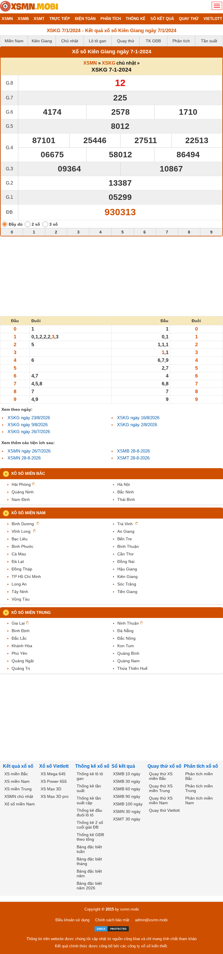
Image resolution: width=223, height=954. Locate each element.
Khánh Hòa (22, 645)
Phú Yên (19, 653)
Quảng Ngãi (23, 661)
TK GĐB (153, 41)
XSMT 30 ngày (126, 819)
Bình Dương (23, 523)
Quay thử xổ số (164, 766)
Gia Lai (18, 623)
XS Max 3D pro (55, 796)
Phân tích (181, 41)
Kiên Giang (42, 41)
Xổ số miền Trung (31, 612)
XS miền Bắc (16, 773)
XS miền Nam (17, 781)
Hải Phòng (21, 484)
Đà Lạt (18, 561)
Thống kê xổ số (92, 766)
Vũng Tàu (21, 599)
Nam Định (21, 499)
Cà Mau (19, 554)
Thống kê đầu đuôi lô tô (89, 812)
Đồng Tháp (22, 569)
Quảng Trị (21, 668)
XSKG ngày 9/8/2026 (28, 424)
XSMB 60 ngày (126, 789)
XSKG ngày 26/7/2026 (29, 431)
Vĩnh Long (21, 531)
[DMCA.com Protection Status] (112, 929)
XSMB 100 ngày (128, 804)
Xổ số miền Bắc (28, 473)
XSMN (90, 63)
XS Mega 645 (53, 773)
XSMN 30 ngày (127, 811)
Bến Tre (124, 539)
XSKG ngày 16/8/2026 (138, 417)
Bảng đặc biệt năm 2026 (89, 885)
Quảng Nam (128, 661)
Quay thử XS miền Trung (160, 788)
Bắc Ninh (125, 492)
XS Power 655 (54, 781)
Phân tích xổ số (201, 766)
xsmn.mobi (129, 909)
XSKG (108, 63)
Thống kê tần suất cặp (89, 800)
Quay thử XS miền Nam (160, 800)
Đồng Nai (125, 561)
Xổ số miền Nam (28, 512)
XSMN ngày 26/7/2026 (29, 450)
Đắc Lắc (19, 638)
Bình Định (21, 630)
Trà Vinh (125, 523)
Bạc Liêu (20, 539)
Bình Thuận (128, 546)
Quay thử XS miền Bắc (160, 776)
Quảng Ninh (23, 492)
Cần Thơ (125, 554)
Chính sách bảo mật (112, 920)
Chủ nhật (69, 41)
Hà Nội (123, 484)
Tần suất (209, 41)
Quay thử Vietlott (164, 810)
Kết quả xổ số (18, 766)
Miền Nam (14, 41)
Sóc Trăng (126, 584)
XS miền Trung (18, 789)
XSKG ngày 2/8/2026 (137, 424)
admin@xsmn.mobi (151, 920)
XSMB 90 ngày (126, 796)
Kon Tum (125, 645)
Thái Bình (126, 499)
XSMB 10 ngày (126, 773)
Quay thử (125, 41)
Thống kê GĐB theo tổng (90, 837)
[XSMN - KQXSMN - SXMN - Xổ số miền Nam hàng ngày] (29, 6)
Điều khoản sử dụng (72, 920)
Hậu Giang (127, 569)
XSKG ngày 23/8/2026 (29, 417)
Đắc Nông (126, 638)
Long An (19, 584)
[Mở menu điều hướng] (217, 6)
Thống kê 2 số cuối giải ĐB (90, 824)
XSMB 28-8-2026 (133, 450)
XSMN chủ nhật (18, 796)
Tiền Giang (127, 591)
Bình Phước (22, 546)
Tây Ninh (20, 591)
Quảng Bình (128, 653)
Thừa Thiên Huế (132, 668)
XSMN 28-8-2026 (24, 457)
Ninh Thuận (128, 623)
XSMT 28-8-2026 (133, 457)
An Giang (125, 531)
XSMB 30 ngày (126, 781)
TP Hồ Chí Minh (26, 576)
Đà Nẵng (125, 630)
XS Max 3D (51, 789)
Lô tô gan (97, 41)
